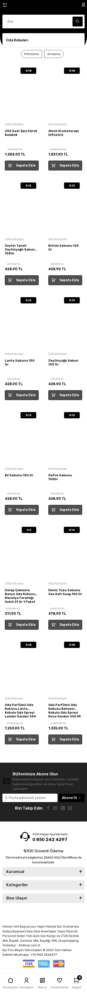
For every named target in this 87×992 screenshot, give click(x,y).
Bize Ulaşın (16, 898)
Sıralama (53, 54)
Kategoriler (17, 885)
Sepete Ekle (26, 165)
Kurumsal (15, 871)
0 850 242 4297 (49, 839)
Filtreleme (31, 54)
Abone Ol (69, 798)
